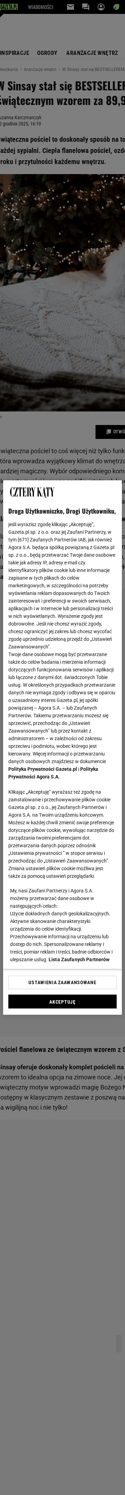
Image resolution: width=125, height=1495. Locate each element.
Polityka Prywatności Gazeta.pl (42, 769)
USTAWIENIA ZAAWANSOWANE (62, 982)
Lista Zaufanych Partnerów (79, 959)
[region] (62, 747)
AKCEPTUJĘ (62, 1002)
